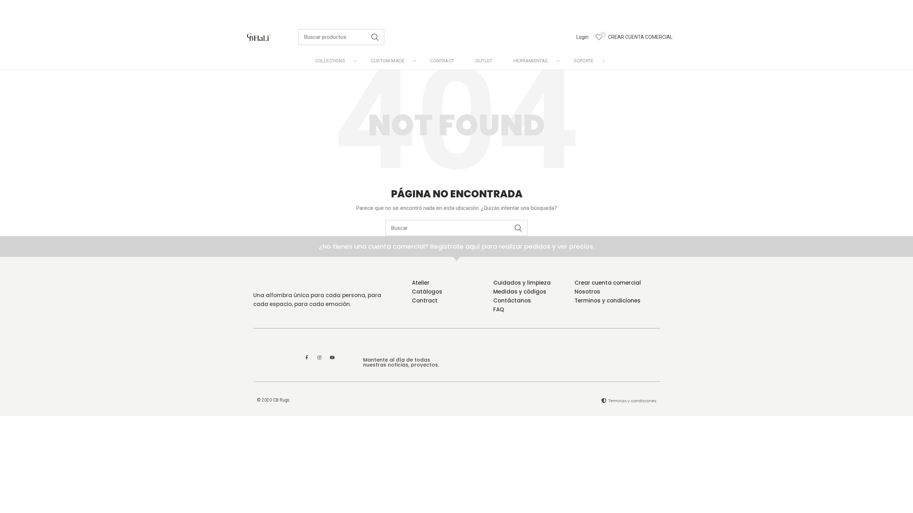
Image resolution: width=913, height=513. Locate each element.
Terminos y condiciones (608, 300)
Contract (425, 300)
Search (375, 37)
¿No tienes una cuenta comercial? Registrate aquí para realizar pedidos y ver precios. (457, 246)
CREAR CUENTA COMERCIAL (640, 37)
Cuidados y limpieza (522, 282)
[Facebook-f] (307, 358)
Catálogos (427, 291)
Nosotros (587, 291)
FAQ (498, 309)
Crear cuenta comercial (608, 282)
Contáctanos (512, 300)
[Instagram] (319, 358)
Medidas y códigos (519, 291)
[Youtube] (332, 358)
